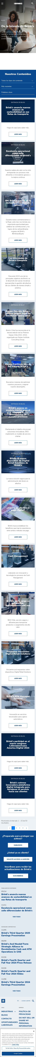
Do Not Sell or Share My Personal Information (18, 1048)
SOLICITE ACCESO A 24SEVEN (18, 859)
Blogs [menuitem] (4, 1015)
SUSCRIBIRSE (18, 876)
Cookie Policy (15, 1044)
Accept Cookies (18, 1053)
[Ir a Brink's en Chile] (18, 3)
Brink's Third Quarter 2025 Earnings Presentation (15, 934)
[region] (18, 1043)
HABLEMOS (18, 845)
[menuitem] (32, 3)
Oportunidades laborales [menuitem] (9, 1023)
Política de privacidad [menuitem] (25, 1013)
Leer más (20, 134)
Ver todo (16, 917)
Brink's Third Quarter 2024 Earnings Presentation (15, 983)
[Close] (34, 1031)
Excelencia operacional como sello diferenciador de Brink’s (16, 909)
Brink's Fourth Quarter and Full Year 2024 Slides (15, 972)
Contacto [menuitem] (6, 1019)
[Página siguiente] (26, 828)
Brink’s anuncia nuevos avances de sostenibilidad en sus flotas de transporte (16, 897)
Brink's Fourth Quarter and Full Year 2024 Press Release (16, 961)
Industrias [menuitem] (7, 1011)
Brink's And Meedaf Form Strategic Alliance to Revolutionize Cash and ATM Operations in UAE (16, 948)
